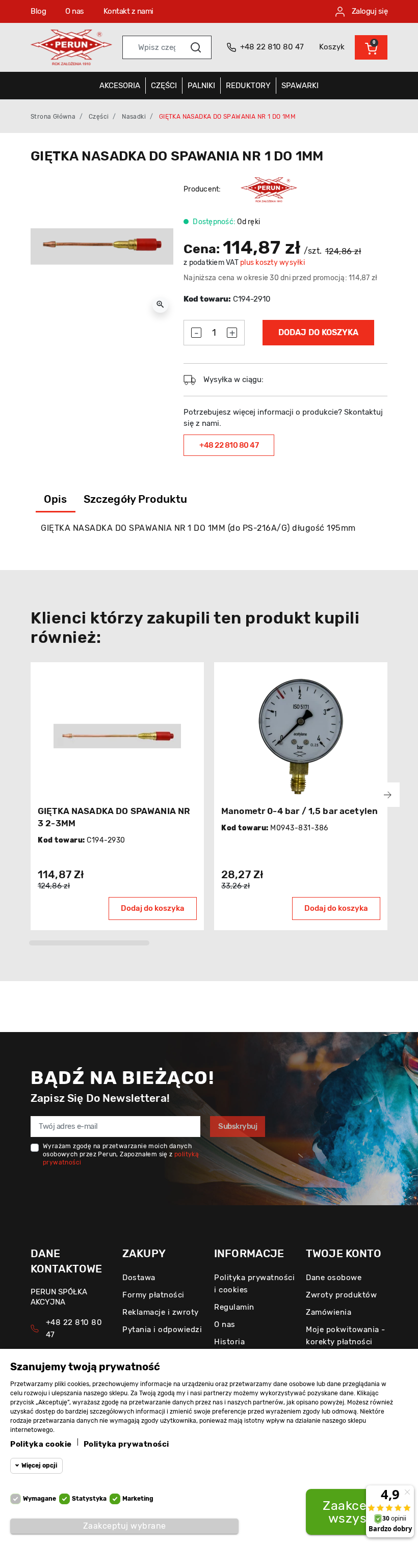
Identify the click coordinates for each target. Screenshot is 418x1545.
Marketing (137, 1498)
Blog (38, 11)
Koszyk (332, 46)
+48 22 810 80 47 (228, 445)
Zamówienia (328, 1312)
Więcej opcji (39, 1465)
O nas (74, 11)
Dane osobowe (333, 1277)
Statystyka (89, 1498)
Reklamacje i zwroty (160, 1312)
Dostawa (138, 1277)
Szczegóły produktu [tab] (136, 499)
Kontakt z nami (128, 11)
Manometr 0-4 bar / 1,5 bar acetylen (299, 811)
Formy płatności (153, 1294)
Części (99, 116)
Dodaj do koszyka (318, 332)
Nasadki (134, 116)
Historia (229, 1341)
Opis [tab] (55, 499)
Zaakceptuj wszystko (357, 1512)
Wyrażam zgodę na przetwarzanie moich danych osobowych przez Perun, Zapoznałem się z (121, 1154)
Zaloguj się (368, 11)
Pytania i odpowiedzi (162, 1329)
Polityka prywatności (126, 1444)
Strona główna (53, 116)
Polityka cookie (41, 1444)
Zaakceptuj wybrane (124, 1526)
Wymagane (39, 1498)
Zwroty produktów (341, 1294)
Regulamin (234, 1307)
